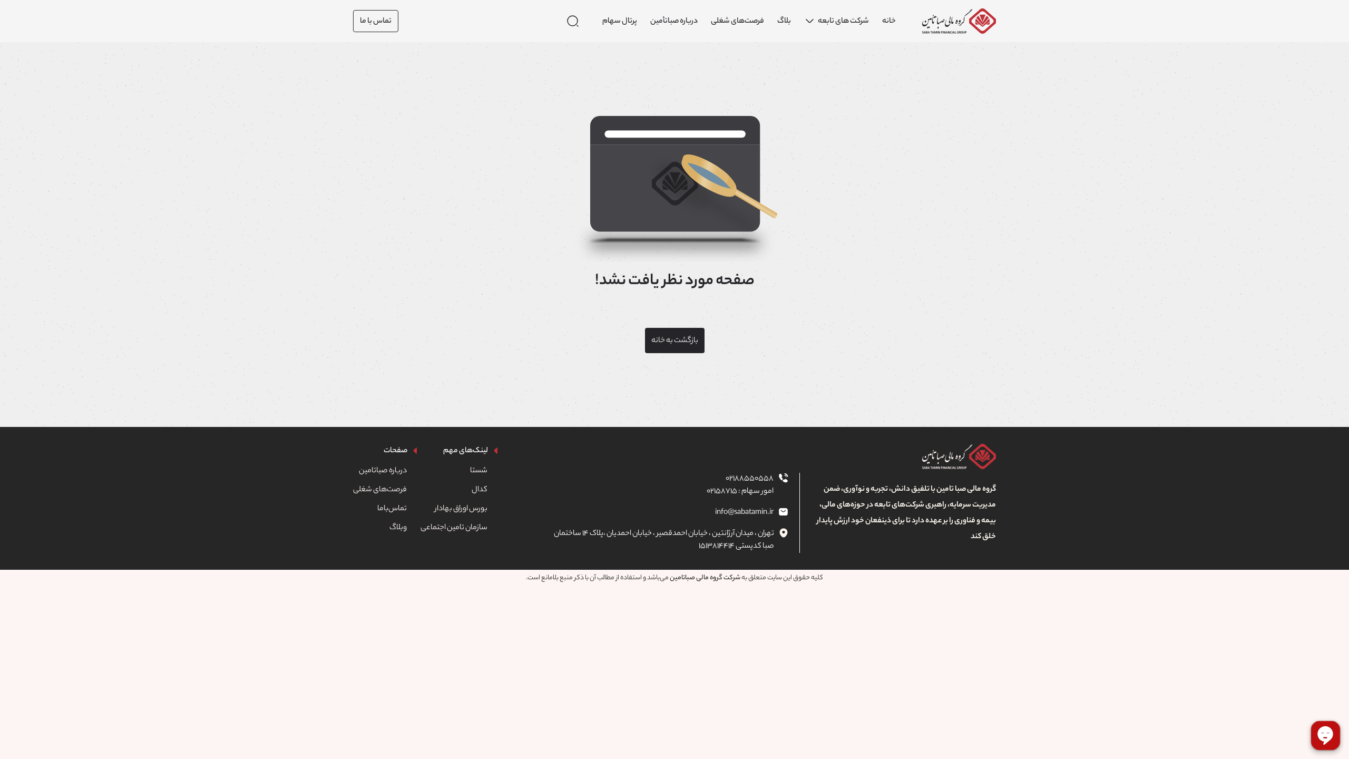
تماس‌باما (392, 509)
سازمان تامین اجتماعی (454, 528)
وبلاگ (398, 528)
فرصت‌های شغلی (380, 490)
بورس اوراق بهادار (461, 509)
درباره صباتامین (383, 471)
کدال (479, 490)
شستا (478, 471)
